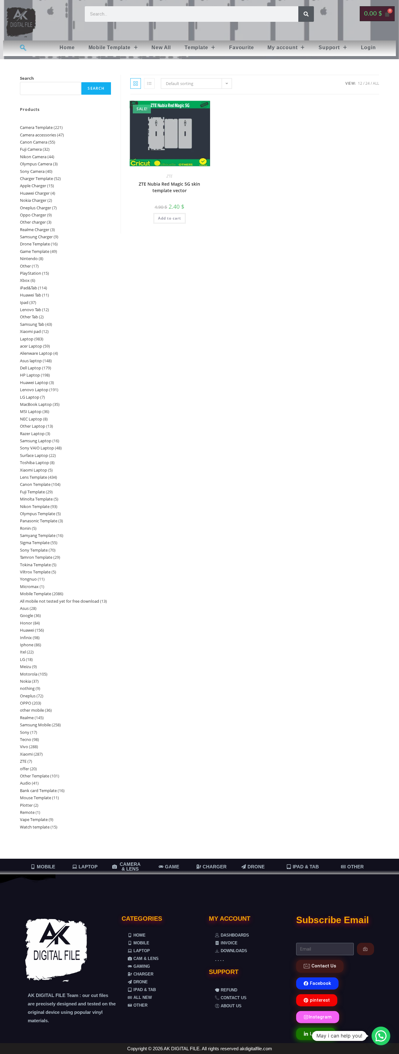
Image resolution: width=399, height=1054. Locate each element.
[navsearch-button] (23, 48)
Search (27, 78)
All (376, 83)
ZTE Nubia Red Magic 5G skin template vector (169, 187)
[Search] (306, 14)
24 (367, 83)
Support (329, 47)
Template (196, 47)
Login (368, 47)
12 (360, 83)
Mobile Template (110, 47)
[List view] (149, 83)
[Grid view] (135, 83)
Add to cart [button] (169, 218)
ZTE (169, 176)
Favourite (241, 47)
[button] (113, 47)
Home (67, 47)
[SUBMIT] (365, 949)
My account (282, 47)
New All (161, 47)
